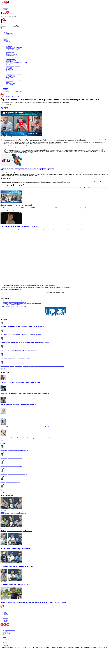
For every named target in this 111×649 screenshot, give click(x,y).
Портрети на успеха (10, 69)
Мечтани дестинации (10, 75)
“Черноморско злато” (10, 306)
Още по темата (9, 68)
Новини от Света (9, 35)
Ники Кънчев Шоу (10, 46)
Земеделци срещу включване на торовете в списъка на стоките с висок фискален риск (22, 303)
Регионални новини (10, 37)
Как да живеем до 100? (11, 70)
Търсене (5, 619)
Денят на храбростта (10, 83)
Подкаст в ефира (9, 67)
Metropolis (8, 64)
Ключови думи (6, 634)
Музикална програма (10, 59)
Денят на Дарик (9, 42)
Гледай (3, 22)
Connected (8, 82)
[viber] (7, 108)
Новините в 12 (9, 56)
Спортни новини (9, 61)
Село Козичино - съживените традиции (11, 304)
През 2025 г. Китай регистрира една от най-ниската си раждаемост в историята (20, 300)
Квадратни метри (9, 77)
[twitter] (5, 108)
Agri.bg (6, 645)
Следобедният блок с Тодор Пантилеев (14, 57)
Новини (5, 5)
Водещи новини (9, 33)
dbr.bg (2, 385)
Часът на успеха (9, 81)
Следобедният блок (10, 55)
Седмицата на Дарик (10, 43)
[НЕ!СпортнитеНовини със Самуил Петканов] (11, 527)
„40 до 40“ (5, 9)
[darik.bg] (5, 3)
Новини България (9, 34)
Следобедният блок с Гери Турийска (14, 49)
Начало (4, 611)
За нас (4, 637)
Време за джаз (9, 53)
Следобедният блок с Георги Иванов (14, 74)
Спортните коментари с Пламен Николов (15, 584)
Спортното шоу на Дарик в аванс (13, 66)
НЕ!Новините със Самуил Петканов (13, 513)
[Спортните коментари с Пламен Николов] (11, 580)
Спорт (4, 86)
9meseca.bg (3, 418)
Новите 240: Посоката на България (13, 79)
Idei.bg (5, 642)
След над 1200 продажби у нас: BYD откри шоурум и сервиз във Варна (20, 382)
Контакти (5, 631)
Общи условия (6, 627)
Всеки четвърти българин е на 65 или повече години (14, 302)
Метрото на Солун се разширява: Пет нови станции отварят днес (19, 404)
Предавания (5, 6)
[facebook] (1, 108)
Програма (5, 39)
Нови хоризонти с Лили (11, 60)
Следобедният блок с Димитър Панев (14, 47)
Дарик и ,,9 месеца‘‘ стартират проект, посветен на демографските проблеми (27, 169)
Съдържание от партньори (9, 630)
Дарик (5, 96)
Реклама (5, 635)
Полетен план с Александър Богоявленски (15, 548)
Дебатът (7, 73)
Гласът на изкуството (10, 76)
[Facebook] (5, 106)
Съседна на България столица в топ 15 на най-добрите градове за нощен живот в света (25, 393)
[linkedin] (3, 108)
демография (3, 306)
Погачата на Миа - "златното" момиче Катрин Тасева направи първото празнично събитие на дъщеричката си (32, 438)
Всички (2, 369)
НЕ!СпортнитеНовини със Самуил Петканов (16, 531)
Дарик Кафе (8, 41)
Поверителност (6, 628)
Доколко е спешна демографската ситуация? (16, 205)
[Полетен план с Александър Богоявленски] (11, 544)
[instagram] (7, 625)
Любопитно (5, 38)
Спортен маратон (9, 63)
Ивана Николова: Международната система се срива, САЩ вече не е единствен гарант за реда (33, 602)
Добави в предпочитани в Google (56, 292)
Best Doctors (5, 620)
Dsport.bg (6, 639)
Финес (7, 71)
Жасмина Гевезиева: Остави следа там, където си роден (20, 226)
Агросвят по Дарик (10, 52)
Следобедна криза (10, 78)
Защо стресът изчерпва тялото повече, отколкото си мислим (17, 415)
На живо (5, 85)
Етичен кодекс (6, 632)
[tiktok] (2, 625)
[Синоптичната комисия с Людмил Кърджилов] (11, 562)
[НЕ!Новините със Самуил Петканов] (11, 509)
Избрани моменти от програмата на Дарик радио (16, 62)
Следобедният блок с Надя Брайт (13, 48)
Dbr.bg (5, 643)
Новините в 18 (9, 45)
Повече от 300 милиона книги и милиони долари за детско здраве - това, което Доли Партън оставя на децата (31, 426)
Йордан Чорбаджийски (20, 306)
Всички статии (6, 633)
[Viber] (1, 106)
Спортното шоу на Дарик (11, 54)
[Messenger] (3, 106)
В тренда (8, 50)
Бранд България (9, 84)
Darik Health (5, 8)
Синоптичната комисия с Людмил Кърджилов (17, 566)
